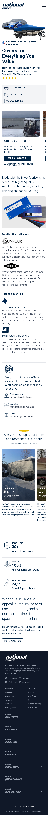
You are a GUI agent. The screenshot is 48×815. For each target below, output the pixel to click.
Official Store (15, 158)
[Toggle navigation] (44, 6)
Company (9, 689)
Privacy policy (10, 708)
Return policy (32, 708)
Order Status (32, 696)
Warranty (31, 700)
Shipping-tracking (34, 704)
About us (8, 692)
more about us (12, 641)
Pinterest (13, 682)
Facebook (13, 678)
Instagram (26, 682)
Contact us (9, 696)
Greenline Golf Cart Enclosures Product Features (20, 164)
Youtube (25, 678)
